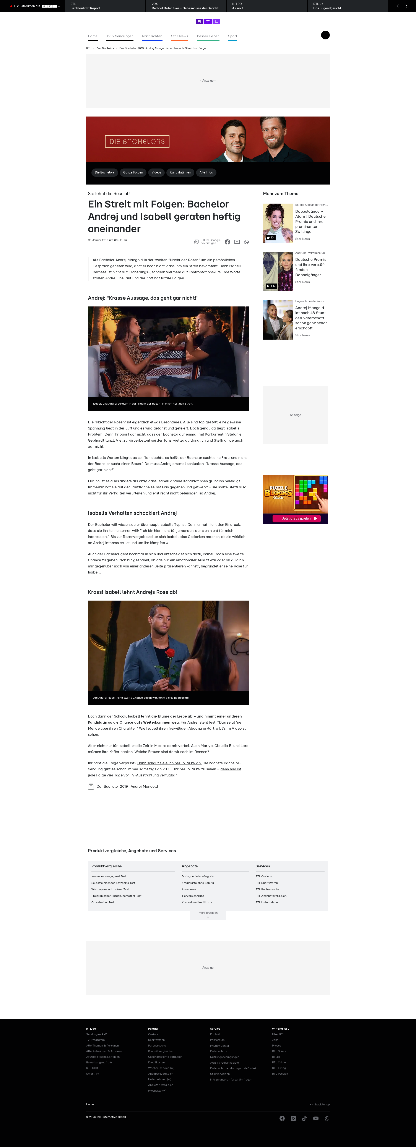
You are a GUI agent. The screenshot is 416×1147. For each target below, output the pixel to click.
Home (90, 1104)
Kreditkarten (156, 1062)
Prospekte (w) (157, 1090)
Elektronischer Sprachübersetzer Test (116, 896)
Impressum (217, 1040)
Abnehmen (189, 889)
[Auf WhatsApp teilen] (246, 242)
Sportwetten (156, 1040)
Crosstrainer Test (102, 902)
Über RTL (278, 1034)
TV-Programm (95, 1040)
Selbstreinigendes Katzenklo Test (113, 883)
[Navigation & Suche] (325, 35)
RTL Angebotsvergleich (271, 896)
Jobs (275, 1040)
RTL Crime (279, 1062)
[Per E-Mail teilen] (237, 242)
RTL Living (279, 1068)
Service (215, 1028)
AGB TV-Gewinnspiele (224, 1062)
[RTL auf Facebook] (282, 1118)
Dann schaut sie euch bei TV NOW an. (169, 763)
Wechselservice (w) (161, 1068)
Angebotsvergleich (160, 1073)
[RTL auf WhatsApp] (327, 1118)
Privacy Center (219, 1045)
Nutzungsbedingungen (224, 1057)
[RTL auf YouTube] (315, 1118)
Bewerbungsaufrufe (99, 1062)
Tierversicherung (193, 896)
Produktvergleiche (160, 1051)
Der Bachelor (105, 48)
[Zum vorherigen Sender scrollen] (397, 6)
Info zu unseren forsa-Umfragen (231, 1079)
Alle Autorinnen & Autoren (104, 1051)
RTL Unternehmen (268, 902)
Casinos (153, 1034)
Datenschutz (218, 1051)
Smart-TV (92, 1073)
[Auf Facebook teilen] (227, 242)
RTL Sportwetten (267, 883)
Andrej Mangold (144, 786)
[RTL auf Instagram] (293, 1118)
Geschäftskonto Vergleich (165, 1057)
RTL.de (91, 1028)
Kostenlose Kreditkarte (197, 902)
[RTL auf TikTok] (304, 1118)
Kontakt (215, 1034)
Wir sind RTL (280, 1028)
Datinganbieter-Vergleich (198, 876)
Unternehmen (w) (159, 1079)
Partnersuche (157, 1045)
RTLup (276, 1057)
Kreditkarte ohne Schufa (198, 883)
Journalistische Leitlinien (103, 1057)
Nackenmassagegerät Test (108, 876)
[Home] (208, 21)
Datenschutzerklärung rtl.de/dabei (233, 1068)
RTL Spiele (279, 1051)
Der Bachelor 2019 (112, 786)
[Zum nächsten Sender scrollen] (406, 6)
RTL (88, 48)
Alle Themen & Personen (102, 1045)
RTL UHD (92, 1068)
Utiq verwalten (220, 1074)
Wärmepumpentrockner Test (110, 889)
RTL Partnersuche (267, 889)
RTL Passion (280, 1073)
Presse (276, 1045)
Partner (153, 1028)
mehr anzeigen (208, 912)
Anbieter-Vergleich (160, 1085)
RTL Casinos (264, 876)
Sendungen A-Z (96, 1034)
